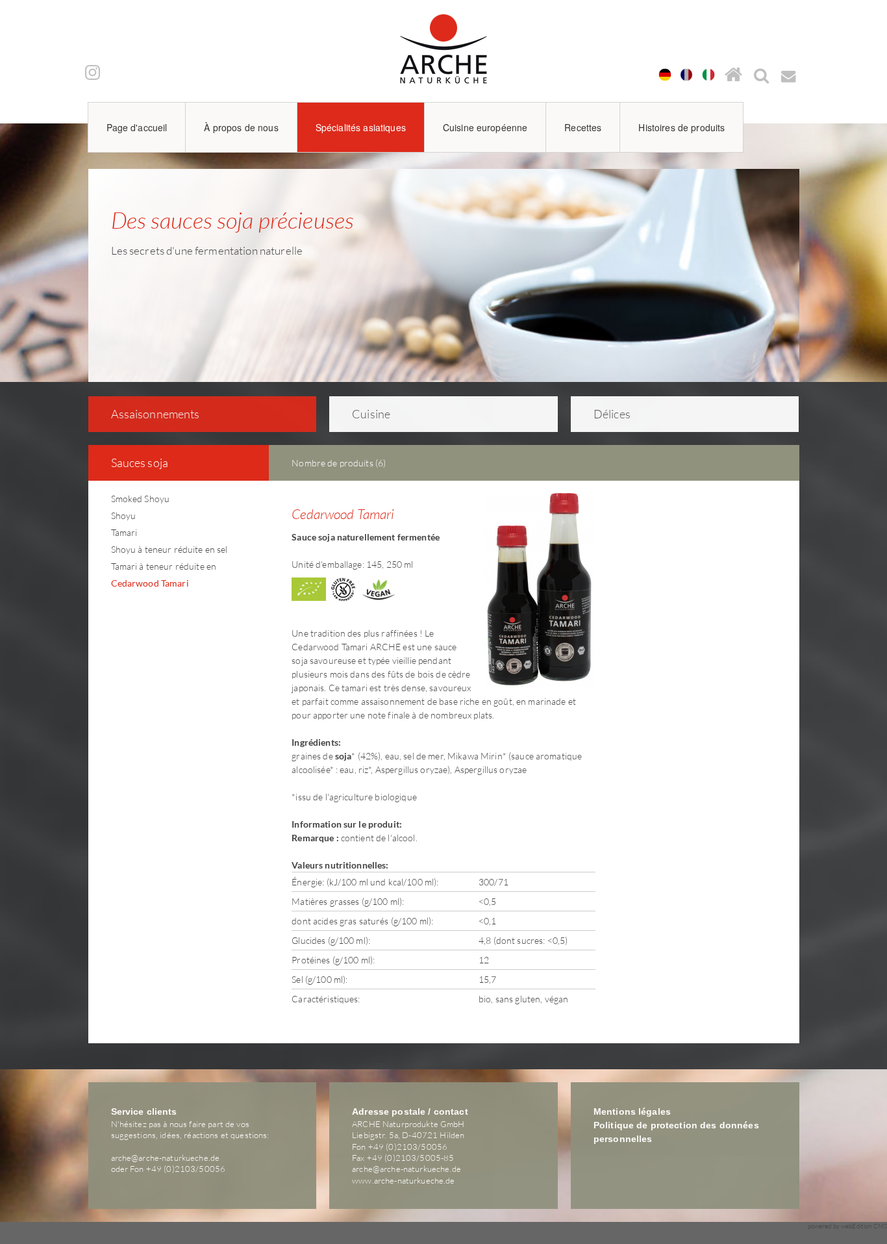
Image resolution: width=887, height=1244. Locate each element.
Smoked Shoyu (140, 498)
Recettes (582, 127)
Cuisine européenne (485, 127)
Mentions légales (632, 1111)
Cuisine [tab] (371, 414)
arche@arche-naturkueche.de (165, 1157)
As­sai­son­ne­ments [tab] (155, 414)
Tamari (124, 532)
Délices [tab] (612, 414)
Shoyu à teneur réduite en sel (169, 549)
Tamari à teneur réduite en (164, 566)
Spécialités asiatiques (361, 127)
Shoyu (123, 515)
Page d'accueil (137, 127)
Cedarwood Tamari (150, 583)
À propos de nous (241, 127)
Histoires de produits (681, 127)
